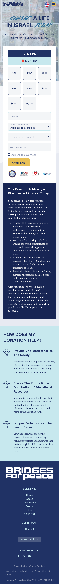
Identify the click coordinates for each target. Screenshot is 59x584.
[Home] (13, 4)
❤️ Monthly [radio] (29, 60)
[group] (29, 57)
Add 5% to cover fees (23, 155)
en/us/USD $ (27, 539)
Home (29, 495)
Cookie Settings (37, 566)
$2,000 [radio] (29, 103)
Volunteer (29, 513)
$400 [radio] (29, 88)
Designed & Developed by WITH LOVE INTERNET (29, 580)
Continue (18, 162)
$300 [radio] (14, 88)
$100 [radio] (29, 73)
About (29, 498)
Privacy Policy (20, 566)
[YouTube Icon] (29, 556)
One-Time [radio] (29, 53)
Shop (29, 510)
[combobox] (29, 127)
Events (29, 506)
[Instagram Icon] (24, 556)
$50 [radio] (14, 73)
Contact (29, 529)
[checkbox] (9, 154)
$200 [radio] (45, 73)
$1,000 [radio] (14, 103)
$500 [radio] (45, 88)
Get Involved (29, 502)
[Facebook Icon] (18, 556)
